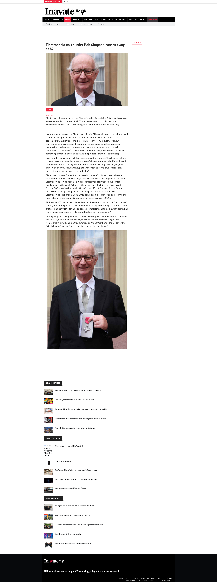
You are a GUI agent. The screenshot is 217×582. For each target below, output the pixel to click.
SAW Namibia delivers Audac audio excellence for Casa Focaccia (76, 470)
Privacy (160, 578)
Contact (134, 578)
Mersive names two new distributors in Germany (70, 488)
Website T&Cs (123, 578)
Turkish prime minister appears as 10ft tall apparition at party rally (76, 479)
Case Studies (100, 19)
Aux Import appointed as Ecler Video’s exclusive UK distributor (75, 506)
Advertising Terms (148, 578)
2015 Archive (131, 581)
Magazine (133, 19)
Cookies (169, 578)
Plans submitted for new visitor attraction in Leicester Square (75, 428)
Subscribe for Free (54, 1)
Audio (59, 24)
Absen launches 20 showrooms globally (68, 534)
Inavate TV (76, 19)
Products (112, 19)
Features (88, 19)
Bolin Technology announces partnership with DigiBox (72, 515)
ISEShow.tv (58, 19)
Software (101, 24)
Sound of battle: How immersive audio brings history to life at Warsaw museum (80, 419)
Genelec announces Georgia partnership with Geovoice (73, 544)
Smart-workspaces (85, 24)
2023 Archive (167, 581)
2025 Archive (143, 581)
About (143, 19)
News (67, 19)
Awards (122, 19)
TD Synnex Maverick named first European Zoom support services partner (79, 525)
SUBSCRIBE (152, 19)
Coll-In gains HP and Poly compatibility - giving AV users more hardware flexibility (81, 409)
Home (48, 19)
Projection (70, 24)
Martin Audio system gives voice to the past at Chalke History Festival (78, 390)
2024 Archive (155, 581)
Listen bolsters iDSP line (63, 461)
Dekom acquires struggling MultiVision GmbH (69, 446)
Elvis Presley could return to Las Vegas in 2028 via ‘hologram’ (74, 400)
